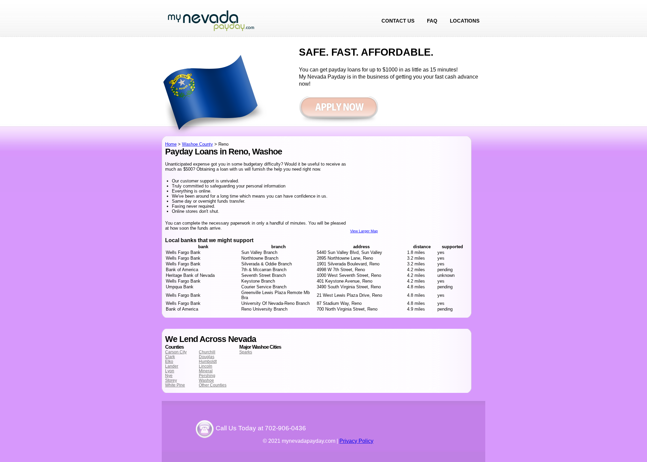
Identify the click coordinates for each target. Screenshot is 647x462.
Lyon (169, 371)
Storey (171, 380)
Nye (169, 375)
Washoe (206, 380)
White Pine (175, 385)
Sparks (245, 352)
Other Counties (212, 385)
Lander (171, 366)
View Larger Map (364, 231)
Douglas (206, 356)
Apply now (338, 110)
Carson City (176, 352)
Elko (169, 361)
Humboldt (208, 361)
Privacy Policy (356, 441)
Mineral (206, 371)
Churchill (207, 352)
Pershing (207, 375)
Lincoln (205, 366)
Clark (170, 356)
